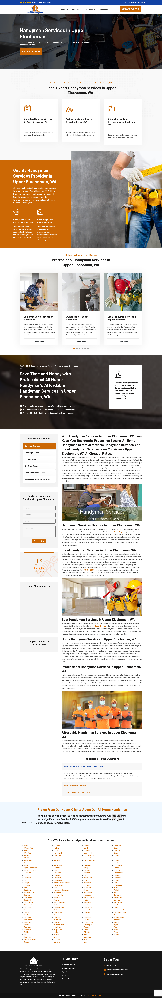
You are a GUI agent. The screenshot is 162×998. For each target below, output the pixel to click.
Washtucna (28, 858)
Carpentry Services (68, 965)
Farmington (88, 925)
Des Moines (118, 846)
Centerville (117, 878)
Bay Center (118, 902)
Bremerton (118, 885)
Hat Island (87, 902)
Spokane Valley (29, 893)
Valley (26, 865)
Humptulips (88, 893)
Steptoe (27, 888)
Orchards (57, 873)
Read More (39, 342)
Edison (86, 940)
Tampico (27, 883)
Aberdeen (117, 935)
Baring (116, 907)
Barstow (117, 905)
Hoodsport (88, 895)
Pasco (56, 858)
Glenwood (87, 917)
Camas (116, 880)
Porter (56, 851)
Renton (26, 935)
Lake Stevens (89, 855)
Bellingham (118, 897)
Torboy (26, 875)
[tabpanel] (39, 309)
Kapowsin (87, 883)
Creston (117, 863)
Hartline (87, 905)
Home (63, 9)
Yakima (26, 846)
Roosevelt (28, 922)
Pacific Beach (59, 865)
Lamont (87, 851)
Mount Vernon (59, 893)
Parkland (57, 860)
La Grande (87, 865)
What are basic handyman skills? (78, 785)
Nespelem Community (62, 890)
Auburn (116, 915)
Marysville (57, 915)
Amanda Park (119, 917)
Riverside (27, 930)
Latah (86, 848)
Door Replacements (68, 968)
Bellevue (117, 900)
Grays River (88, 910)
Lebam (86, 846)
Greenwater (88, 907)
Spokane (27, 895)
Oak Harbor (58, 880)
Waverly (27, 855)
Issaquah (87, 888)
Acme (116, 932)
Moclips (57, 897)
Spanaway (28, 897)
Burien (116, 883)
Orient (56, 870)
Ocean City (58, 878)
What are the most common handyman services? (85, 766)
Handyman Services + (75, 9)
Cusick (116, 858)
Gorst (86, 915)
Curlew (116, 860)
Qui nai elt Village (30, 940)
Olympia (57, 875)
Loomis (57, 940)
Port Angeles (58, 853)
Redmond (27, 937)
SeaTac (27, 915)
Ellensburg (87, 932)
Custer (116, 855)
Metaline (57, 910)
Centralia (117, 875)
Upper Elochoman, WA (115, 974)
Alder (116, 927)
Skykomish (28, 905)
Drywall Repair (67, 972)
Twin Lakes (28, 873)
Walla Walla (28, 860)
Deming (116, 848)
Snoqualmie (28, 902)
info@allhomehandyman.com (137, 2)
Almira (116, 922)
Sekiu (26, 910)
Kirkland (87, 873)
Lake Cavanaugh (90, 860)
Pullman (57, 848)
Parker (56, 863)
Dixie (85, 942)
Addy (116, 930)
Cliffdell (116, 868)
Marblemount (59, 925)
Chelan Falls (118, 873)
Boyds (116, 888)
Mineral (56, 900)
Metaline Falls (59, 907)
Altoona (117, 920)
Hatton (86, 900)
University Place (30, 870)
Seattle (26, 912)
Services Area (91, 9)
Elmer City (87, 930)
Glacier (86, 920)
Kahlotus (87, 885)
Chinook (117, 870)
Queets (26, 942)
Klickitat (87, 870)
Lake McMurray (89, 858)
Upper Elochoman (30, 868)
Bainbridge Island (120, 912)
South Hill (27, 900)
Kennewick (88, 878)
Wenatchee (28, 853)
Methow (57, 905)
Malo (56, 932)
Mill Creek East (59, 902)
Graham (87, 912)
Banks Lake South (120, 910)
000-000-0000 (130, 9)
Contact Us (104, 9)
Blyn (115, 893)
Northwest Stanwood (62, 883)
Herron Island (89, 897)
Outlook (57, 868)
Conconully (118, 865)
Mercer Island (59, 912)
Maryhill (57, 917)
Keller (86, 880)
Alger (116, 925)
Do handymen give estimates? (76, 793)
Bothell (116, 890)
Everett (86, 927)
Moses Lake (58, 895)
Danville (116, 853)
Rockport (27, 927)
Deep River (118, 851)
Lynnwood (57, 937)
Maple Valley (58, 927)
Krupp (86, 868)
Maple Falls (58, 930)
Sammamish (28, 920)
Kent (85, 875)
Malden (56, 935)
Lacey (86, 863)
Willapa (26, 851)
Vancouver (28, 863)
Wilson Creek (29, 848)
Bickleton (117, 895)
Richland (27, 932)
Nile (55, 888)
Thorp (26, 880)
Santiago (27, 917)
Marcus (57, 922)
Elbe (85, 935)
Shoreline (27, 907)
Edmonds (87, 937)
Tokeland (27, 878)
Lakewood (88, 853)
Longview (57, 942)
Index (86, 890)
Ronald (26, 925)
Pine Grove (58, 855)
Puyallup (57, 846)
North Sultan (58, 885)
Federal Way (88, 922)
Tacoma (27, 885)
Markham (57, 920)
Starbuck (27, 890)
